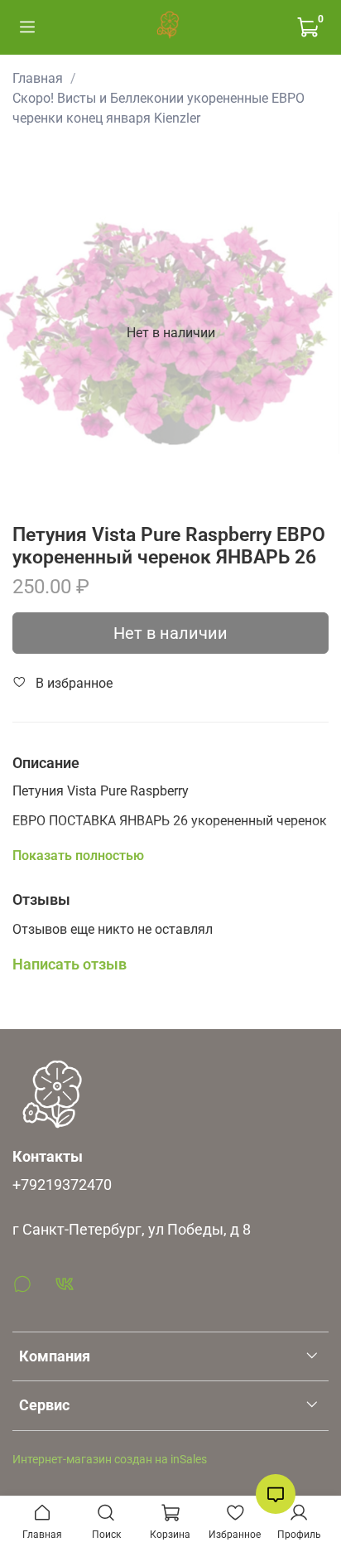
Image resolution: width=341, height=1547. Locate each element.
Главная (37, 78)
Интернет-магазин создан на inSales (109, 1460)
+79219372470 (62, 1185)
